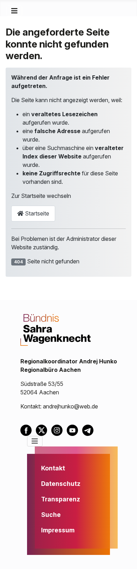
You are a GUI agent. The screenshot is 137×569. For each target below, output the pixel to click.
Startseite (36, 213)
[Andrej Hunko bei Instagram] (59, 429)
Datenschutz (60, 483)
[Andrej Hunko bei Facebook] (28, 429)
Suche (51, 514)
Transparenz (60, 499)
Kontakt (53, 468)
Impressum (57, 530)
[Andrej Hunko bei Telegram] (89, 429)
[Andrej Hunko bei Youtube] (74, 429)
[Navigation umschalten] (14, 11)
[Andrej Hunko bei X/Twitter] (43, 429)
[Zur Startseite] (55, 329)
